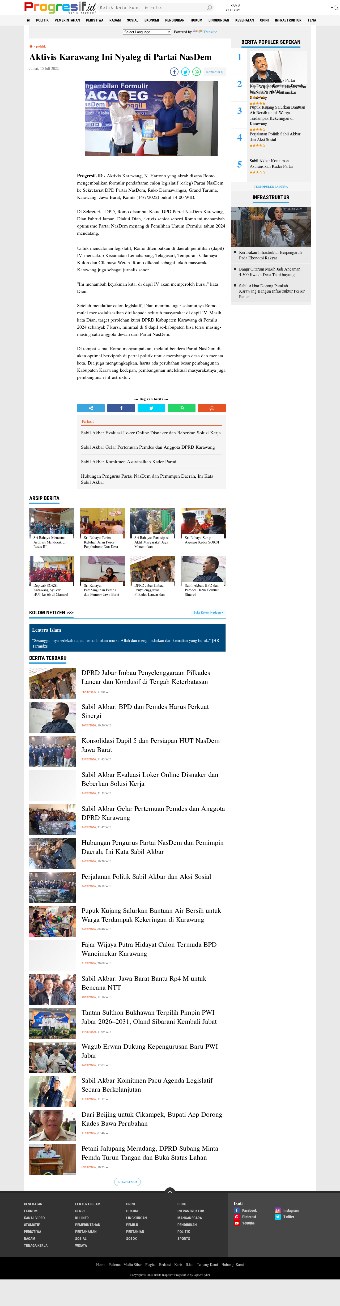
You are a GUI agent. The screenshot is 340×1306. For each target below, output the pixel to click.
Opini (264, 20)
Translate (210, 31)
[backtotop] (170, 1192)
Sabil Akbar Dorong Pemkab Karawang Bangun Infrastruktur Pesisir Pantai (272, 291)
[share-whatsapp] (196, 71)
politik (42, 20)
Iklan (189, 1264)
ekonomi (151, 20)
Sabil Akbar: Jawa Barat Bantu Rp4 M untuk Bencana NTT (144, 983)
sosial (132, 20)
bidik (181, 1204)
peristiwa (94, 20)
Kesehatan (244, 20)
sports (183, 1238)
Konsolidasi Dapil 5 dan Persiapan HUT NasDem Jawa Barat (151, 745)
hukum (196, 20)
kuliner (82, 1218)
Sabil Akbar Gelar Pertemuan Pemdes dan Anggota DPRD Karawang (153, 813)
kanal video (34, 1218)
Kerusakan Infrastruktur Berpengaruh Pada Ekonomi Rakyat (270, 255)
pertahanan (86, 1232)
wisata (81, 1245)
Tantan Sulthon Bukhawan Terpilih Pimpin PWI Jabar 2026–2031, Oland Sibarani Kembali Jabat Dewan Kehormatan (149, 1021)
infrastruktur (288, 20)
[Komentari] (212, 408)
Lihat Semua (128, 1182)
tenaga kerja (36, 1245)
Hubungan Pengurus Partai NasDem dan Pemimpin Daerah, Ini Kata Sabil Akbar (153, 847)
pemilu (132, 1225)
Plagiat (150, 1264)
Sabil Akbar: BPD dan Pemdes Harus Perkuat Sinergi (145, 711)
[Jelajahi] (334, 7)
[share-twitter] (185, 71)
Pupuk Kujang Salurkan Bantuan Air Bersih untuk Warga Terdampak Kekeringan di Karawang (151, 915)
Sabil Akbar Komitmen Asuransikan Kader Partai (271, 163)
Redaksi (165, 1264)
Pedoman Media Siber (125, 1264)
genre (80, 1211)
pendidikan (175, 20)
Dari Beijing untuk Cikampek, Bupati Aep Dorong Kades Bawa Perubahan (152, 1119)
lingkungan (219, 20)
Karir (178, 1264)
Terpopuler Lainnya (271, 187)
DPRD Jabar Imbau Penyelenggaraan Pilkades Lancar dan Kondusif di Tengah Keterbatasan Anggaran (146, 681)
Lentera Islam (87, 1204)
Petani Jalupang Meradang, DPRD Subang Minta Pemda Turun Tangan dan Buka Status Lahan (150, 1153)
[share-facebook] (174, 71)
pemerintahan (67, 20)
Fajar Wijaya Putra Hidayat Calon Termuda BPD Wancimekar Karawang (149, 949)
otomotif (32, 1225)
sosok (131, 1238)
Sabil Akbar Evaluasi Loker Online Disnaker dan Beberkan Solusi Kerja (150, 779)
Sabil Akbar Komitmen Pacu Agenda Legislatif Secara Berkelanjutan (147, 1085)
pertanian (135, 1232)
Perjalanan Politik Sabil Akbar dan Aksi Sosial (146, 876)
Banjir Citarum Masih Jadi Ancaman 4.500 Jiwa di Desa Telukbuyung (269, 271)
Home (100, 1264)
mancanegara (189, 1218)
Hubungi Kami (233, 1264)
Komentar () (214, 71)
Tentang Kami (207, 1264)
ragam (115, 20)
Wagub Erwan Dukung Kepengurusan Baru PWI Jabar (150, 1051)
